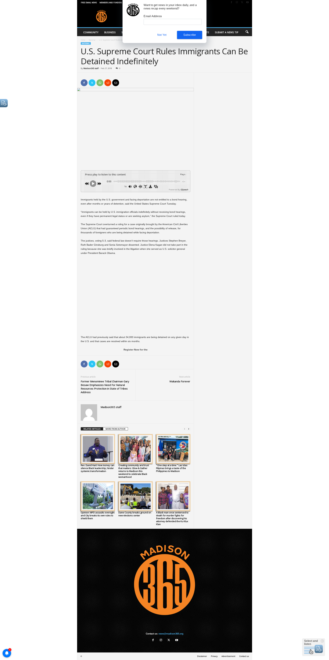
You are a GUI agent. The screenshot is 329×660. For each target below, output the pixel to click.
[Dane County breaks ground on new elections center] (135, 496)
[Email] (115, 82)
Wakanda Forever (179, 381)
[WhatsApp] (99, 82)
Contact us (244, 656)
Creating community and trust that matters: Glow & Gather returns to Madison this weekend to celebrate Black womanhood (133, 471)
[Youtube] (247, 2)
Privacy (214, 656)
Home (83, 40)
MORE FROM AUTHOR (115, 429)
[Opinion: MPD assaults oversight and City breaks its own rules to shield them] (98, 496)
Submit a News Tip (226, 32)
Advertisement (228, 656)
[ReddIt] (107, 82)
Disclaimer (202, 656)
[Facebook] (231, 2)
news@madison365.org (171, 633)
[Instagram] (237, 2)
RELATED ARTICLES (91, 429)
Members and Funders (111, 2)
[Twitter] (242, 2)
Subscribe (189, 34)
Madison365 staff (91, 68)
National (92, 40)
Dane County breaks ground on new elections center (134, 514)
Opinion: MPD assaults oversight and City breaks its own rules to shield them (97, 515)
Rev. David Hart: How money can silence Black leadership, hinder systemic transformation (97, 468)
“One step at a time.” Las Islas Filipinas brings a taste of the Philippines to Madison (171, 468)
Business (110, 32)
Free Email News (89, 2)
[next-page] (188, 429)
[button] (247, 32)
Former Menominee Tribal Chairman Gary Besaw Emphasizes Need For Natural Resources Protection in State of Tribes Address (105, 387)
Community (90, 32)
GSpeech (184, 189)
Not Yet (161, 34)
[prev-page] (184, 429)
